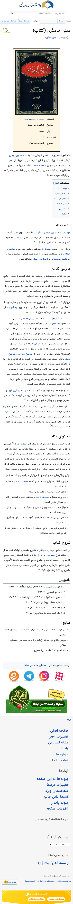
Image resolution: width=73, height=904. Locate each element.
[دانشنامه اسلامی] (36, 5)
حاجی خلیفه (34, 344)
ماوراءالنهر (18, 238)
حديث (47, 249)
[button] (67, 182)
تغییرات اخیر (58, 736)
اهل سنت (50, 319)
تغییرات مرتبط (57, 785)
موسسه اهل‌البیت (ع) (54, 863)
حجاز (67, 254)
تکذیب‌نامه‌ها (30, 881)
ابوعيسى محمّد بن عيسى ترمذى (53, 233)
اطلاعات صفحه (57, 808)
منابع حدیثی (55, 665)
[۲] (25, 399)
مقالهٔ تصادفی (58, 742)
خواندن (35, 21)
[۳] (51, 425)
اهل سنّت (13, 233)
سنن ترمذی (51, 37)
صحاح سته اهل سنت (35, 665)
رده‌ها (66, 665)
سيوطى (51, 555)
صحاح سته (39, 165)
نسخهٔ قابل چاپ (56, 797)
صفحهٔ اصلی (59, 730)
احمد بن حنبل (40, 259)
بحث (61, 21)
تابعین (37, 497)
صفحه (69, 21)
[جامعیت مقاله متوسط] (6, 29)
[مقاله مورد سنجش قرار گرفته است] (3, 29)
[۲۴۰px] (36, 83)
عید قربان (13, 307)
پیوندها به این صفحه (52, 779)
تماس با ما (60, 760)
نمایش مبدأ (24, 21)
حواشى (42, 550)
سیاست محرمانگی (64, 881)
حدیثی (27, 160)
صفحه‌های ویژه (56, 791)
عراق (60, 254)
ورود (69, 720)
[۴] (13, 442)
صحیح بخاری (25, 354)
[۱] (34, 241)
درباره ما (62, 754)
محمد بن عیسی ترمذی (33, 119)
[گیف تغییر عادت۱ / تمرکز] (36, 897)
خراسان (11, 249)
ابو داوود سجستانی (60, 259)
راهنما (63, 748)
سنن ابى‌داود (30, 319)
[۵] (39, 569)
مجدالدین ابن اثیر (18, 390)
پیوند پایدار (59, 802)
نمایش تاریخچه (8, 21)
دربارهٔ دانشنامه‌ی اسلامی (46, 881)
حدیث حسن (20, 481)
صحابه (46, 497)
